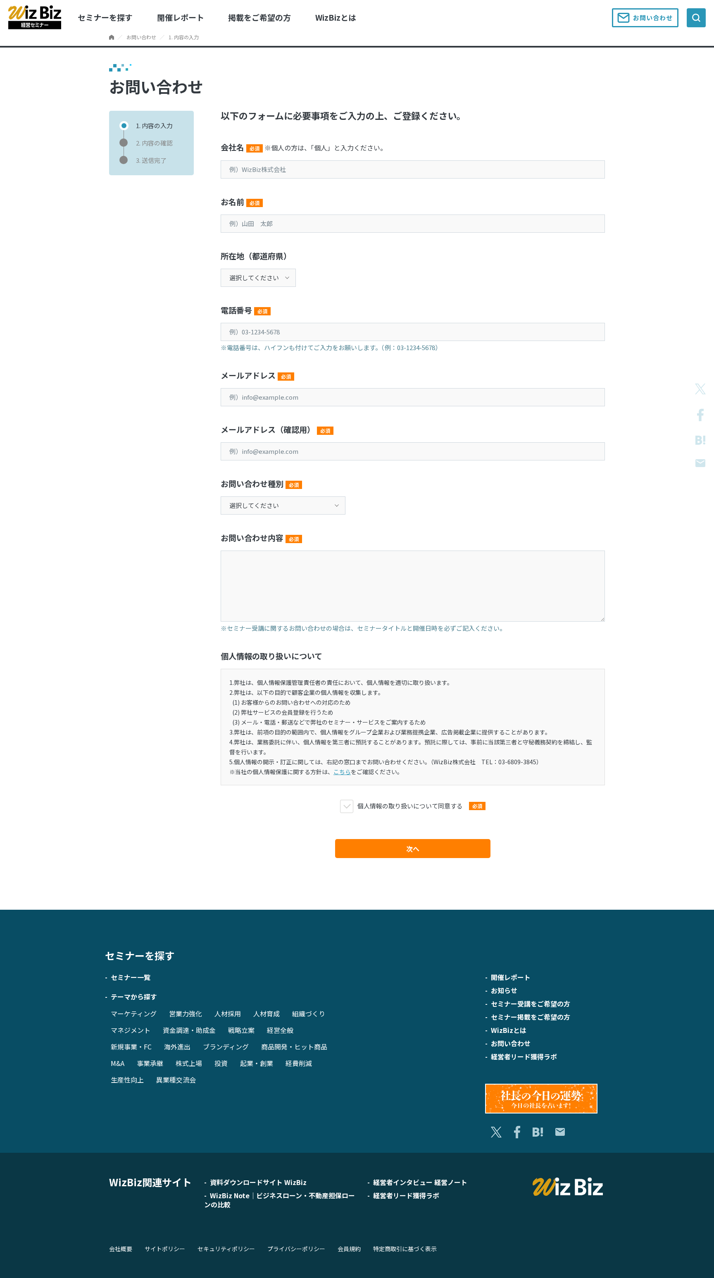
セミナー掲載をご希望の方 (530, 1017)
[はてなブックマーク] (700, 440)
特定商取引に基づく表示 (405, 1249)
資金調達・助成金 (189, 1030)
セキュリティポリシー (226, 1249)
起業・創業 (256, 1063)
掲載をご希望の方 (259, 17)
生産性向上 (127, 1080)
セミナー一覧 (130, 977)
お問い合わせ (653, 17)
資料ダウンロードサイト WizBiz (258, 1182)
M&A (117, 1063)
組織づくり (308, 1013)
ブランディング (226, 1046)
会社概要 (120, 1249)
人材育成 (266, 1013)
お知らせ (504, 990)
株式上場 (189, 1063)
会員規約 (349, 1249)
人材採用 (227, 1013)
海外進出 (177, 1046)
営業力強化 (185, 1013)
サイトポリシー (165, 1249)
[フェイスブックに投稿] (700, 415)
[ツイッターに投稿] (700, 389)
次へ (412, 849)
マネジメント (130, 1030)
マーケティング (134, 1013)
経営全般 (280, 1030)
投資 (221, 1063)
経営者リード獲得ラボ (524, 1056)
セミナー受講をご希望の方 (530, 1004)
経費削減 (299, 1063)
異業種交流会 (176, 1080)
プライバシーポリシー (296, 1249)
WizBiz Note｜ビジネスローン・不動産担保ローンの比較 (279, 1199)
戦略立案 (241, 1030)
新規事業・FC (131, 1046)
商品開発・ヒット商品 (294, 1046)
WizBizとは (335, 17)
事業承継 (150, 1063)
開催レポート (180, 17)
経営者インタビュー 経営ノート (420, 1182)
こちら (342, 772)
